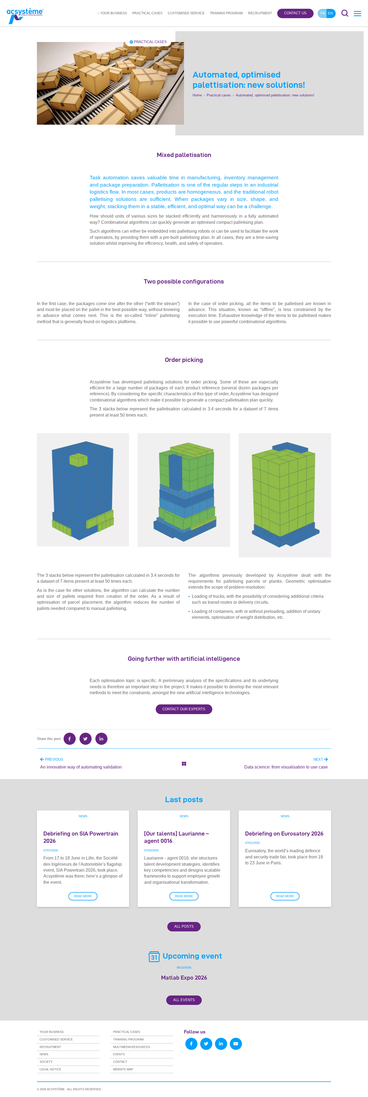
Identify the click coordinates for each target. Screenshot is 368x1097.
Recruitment (260, 13)
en (330, 13)
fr (323, 13)
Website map (123, 1069)
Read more (83, 896)
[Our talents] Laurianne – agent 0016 (176, 837)
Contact (120, 1061)
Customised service (186, 13)
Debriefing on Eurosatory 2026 (284, 833)
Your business (113, 13)
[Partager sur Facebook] (70, 739)
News (83, 816)
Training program (226, 13)
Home (197, 95)
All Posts (184, 926)
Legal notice (50, 1069)
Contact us (295, 13)
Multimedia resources (131, 1047)
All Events (184, 1000)
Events (119, 1054)
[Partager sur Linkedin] (101, 739)
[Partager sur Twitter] (85, 739)
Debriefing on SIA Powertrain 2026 (80, 837)
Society (46, 1061)
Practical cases (147, 13)
